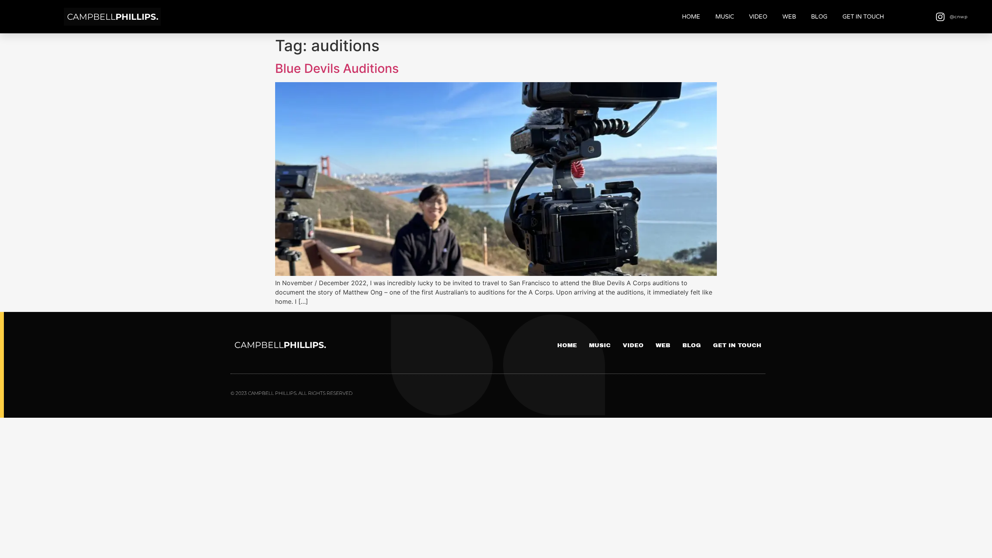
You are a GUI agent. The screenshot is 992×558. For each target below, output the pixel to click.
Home (691, 16)
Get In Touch (863, 16)
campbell (280, 345)
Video (758, 16)
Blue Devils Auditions (337, 68)
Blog (819, 16)
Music (724, 16)
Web (789, 16)
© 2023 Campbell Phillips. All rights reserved (292, 393)
